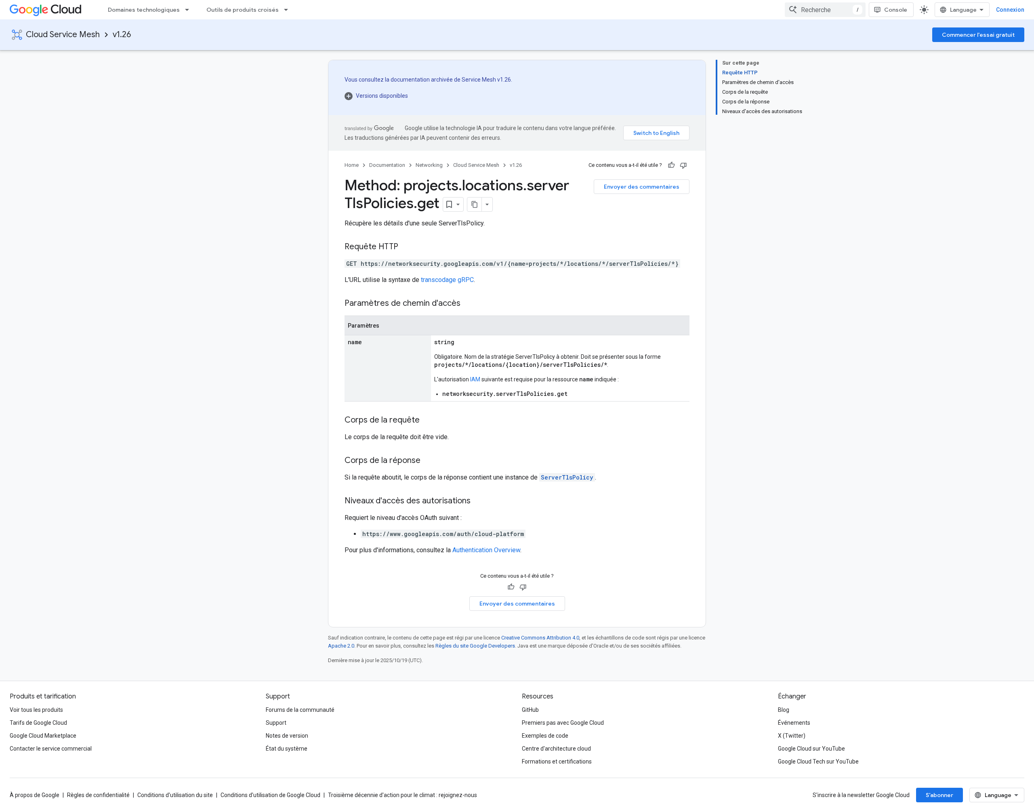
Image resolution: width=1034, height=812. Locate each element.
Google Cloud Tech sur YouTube (818, 761)
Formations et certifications (557, 761)
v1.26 (122, 34)
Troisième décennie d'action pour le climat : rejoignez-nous (402, 795)
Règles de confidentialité (98, 795)
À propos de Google (34, 795)
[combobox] (825, 9)
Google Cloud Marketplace (43, 735)
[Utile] (671, 165)
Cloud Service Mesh (63, 34)
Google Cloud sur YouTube (811, 748)
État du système (286, 748)
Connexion (1010, 9)
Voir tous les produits (36, 710)
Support (276, 722)
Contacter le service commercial (51, 748)
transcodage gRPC (447, 280)
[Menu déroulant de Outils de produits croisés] (288, 9)
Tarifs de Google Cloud (38, 722)
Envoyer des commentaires (641, 186)
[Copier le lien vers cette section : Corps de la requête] (428, 420)
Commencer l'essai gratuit (978, 34)
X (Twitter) (791, 735)
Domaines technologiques (144, 9)
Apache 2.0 (341, 646)
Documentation (387, 165)
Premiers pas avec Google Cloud (563, 722)
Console (895, 9)
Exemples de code (545, 735)
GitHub (530, 710)
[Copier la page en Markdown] (474, 204)
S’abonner (939, 795)
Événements (794, 722)
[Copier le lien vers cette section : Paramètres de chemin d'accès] (468, 304)
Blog (783, 710)
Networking (429, 165)
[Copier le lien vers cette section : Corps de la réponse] (428, 461)
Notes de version (287, 735)
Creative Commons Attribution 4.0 (540, 638)
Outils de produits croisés (242, 9)
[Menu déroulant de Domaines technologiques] (189, 9)
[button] (428, 96)
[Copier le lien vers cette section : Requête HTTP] (406, 247)
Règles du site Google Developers (475, 646)
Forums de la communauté (300, 710)
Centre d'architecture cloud (556, 748)
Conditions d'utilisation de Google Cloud (270, 795)
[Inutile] (683, 165)
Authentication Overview (486, 550)
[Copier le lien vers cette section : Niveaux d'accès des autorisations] (479, 501)
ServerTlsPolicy (567, 477)
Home (352, 165)
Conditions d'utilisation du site (175, 795)
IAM (475, 379)
